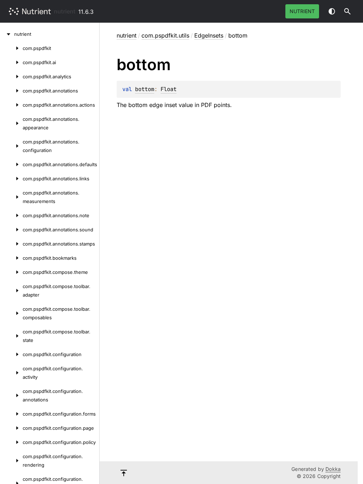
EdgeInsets (208, 35)
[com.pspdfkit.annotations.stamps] (11, 244)
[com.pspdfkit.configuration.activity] (11, 372)
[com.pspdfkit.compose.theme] (11, 272)
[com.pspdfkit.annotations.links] (11, 178)
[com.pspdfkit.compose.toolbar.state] (11, 336)
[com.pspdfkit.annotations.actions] (11, 105)
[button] (347, 11)
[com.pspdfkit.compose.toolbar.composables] (11, 313)
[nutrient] (7, 34)
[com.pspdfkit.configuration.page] (11, 428)
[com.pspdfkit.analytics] (11, 76)
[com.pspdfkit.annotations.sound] (11, 230)
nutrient (65, 11)
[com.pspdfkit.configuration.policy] (11, 442)
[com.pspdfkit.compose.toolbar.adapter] (11, 290)
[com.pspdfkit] (11, 48)
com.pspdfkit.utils (165, 35)
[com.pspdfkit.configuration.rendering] (11, 460)
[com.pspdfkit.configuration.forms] (11, 414)
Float (169, 89)
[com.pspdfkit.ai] (11, 62)
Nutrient (302, 11)
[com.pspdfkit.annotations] (11, 91)
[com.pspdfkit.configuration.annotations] (11, 395)
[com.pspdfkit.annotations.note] (11, 215)
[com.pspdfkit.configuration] (11, 354)
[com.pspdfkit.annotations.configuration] (11, 146)
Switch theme (332, 11)
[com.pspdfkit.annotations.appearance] (11, 123)
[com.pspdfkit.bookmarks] (11, 258)
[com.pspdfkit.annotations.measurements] (11, 197)
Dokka (333, 469)
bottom (144, 89)
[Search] (347, 11)
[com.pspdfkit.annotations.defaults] (11, 164)
